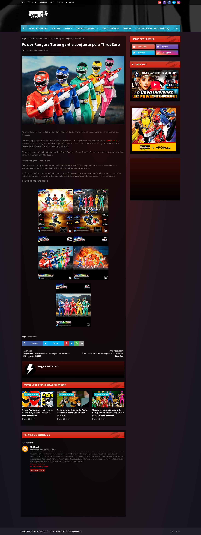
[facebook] (169, 2)
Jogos (52, 2)
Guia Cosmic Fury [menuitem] (110, 28)
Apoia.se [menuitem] (127, 28)
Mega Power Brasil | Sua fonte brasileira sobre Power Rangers (58, 531)
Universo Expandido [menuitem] (86, 28)
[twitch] (164, 2)
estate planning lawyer (39, 466)
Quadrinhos (43, 2)
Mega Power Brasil (48, 366)
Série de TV (31, 2)
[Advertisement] (130, 15)
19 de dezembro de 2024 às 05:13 (43, 450)
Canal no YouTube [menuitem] (38, 28)
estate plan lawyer (37, 464)
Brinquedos (70, 2)
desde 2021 (111, 140)
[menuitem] (24, 28)
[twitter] (174, 2)
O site (178, 531)
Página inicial (27, 38)
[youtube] (159, 2)
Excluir (42, 470)
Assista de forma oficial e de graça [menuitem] (152, 28)
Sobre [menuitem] (67, 28)
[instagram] (178, 2)
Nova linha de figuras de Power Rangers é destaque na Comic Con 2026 (72, 413)
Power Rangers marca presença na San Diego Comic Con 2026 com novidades (37, 413)
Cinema (60, 2)
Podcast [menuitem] (56, 28)
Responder (34, 470)
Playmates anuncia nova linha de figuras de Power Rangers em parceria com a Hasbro (108, 413)
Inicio (22, 2)
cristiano (34, 447)
